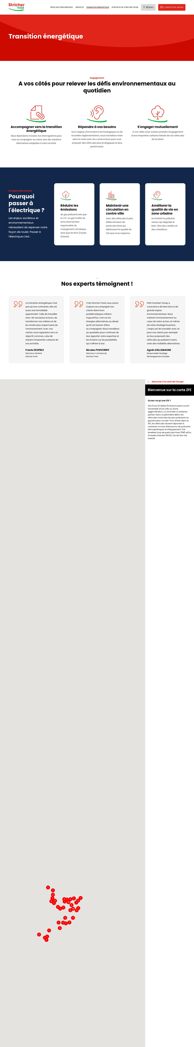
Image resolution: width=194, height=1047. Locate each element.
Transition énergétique (97, 7)
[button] (52, 898)
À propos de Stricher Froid (125, 7)
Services (79, 7)
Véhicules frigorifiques (61, 7)
